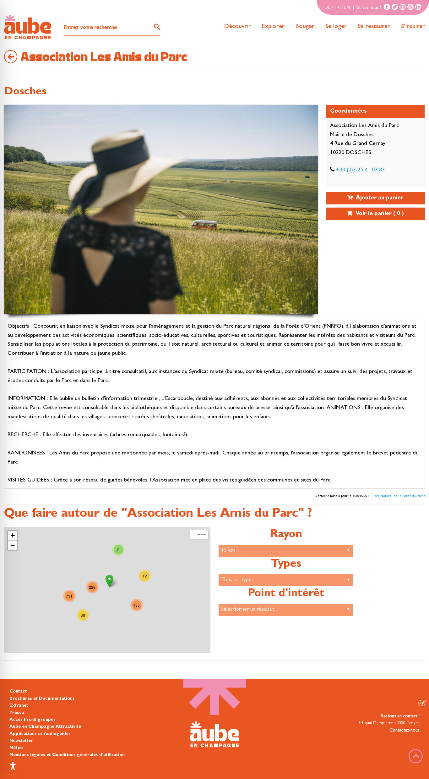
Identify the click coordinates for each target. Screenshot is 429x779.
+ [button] (13, 535)
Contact (18, 691)
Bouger (305, 27)
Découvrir (237, 27)
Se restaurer (374, 27)
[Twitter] (395, 7)
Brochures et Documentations (42, 699)
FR (337, 8)
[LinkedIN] (418, 7)
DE (327, 8)
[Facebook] (387, 7)
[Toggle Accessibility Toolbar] (13, 766)
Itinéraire (199, 534)
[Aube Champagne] (27, 27)
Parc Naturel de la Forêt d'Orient (398, 496)
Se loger (336, 27)
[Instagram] (402, 7)
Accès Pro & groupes (32, 720)
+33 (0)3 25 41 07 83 (360, 170)
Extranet (18, 706)
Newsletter (21, 741)
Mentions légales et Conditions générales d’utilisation (67, 755)
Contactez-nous (404, 730)
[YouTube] (410, 7)
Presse (16, 713)
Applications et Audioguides (40, 734)
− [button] (13, 545)
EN (347, 8)
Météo (16, 748)
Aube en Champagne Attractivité (45, 727)
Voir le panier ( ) (378, 214)
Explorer (273, 27)
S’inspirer (413, 27)
